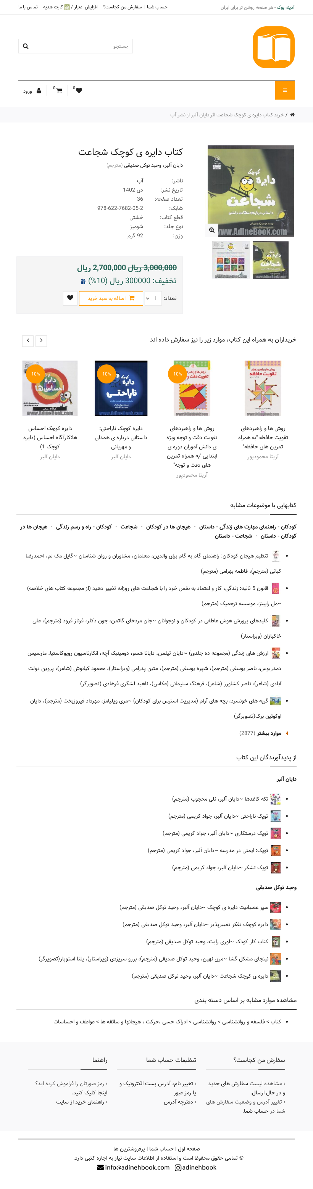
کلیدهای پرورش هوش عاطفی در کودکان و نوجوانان (214, 620)
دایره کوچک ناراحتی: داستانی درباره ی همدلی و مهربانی (121, 437)
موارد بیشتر (269, 733)
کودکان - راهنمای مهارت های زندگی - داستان (248, 527)
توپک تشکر (257, 867)
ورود (28, 91)
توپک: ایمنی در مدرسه (245, 850)
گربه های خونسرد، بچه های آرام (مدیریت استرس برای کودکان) (201, 701)
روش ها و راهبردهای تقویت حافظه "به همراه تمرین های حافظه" (263, 437)
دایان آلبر (174, 165)
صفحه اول (189, 1149)
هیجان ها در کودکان (168, 527)
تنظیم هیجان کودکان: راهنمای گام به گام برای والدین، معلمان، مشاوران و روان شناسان (174, 556)
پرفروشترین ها (129, 1149)
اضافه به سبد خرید (107, 298)
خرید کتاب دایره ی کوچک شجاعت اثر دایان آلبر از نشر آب (227, 115)
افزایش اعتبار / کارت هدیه (70, 7)
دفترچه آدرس (178, 1102)
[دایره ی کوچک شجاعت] (211, 230)
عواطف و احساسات (74, 1021)
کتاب (276, 1021)
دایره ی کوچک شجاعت (244, 976)
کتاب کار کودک (253, 941)
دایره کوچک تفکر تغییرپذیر (240, 924)
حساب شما (157, 7)
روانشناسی (204, 1021)
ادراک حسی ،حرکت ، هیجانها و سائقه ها (143, 1021)
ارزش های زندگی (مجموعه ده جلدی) (229, 653)
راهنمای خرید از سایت (80, 1102)
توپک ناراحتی (255, 816)
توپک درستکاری (252, 833)
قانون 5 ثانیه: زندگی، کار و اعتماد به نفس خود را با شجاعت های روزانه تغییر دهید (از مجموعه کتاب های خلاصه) (148, 588)
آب (140, 180)
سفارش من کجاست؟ (122, 7)
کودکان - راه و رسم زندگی (84, 527)
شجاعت (129, 527)
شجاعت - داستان (233, 536)
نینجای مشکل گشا (249, 958)
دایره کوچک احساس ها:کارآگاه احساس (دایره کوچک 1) (50, 437)
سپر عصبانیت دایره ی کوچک (238, 907)
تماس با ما (28, 7)
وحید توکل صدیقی (142, 165)
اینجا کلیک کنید (90, 1092)
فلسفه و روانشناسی (243, 1021)
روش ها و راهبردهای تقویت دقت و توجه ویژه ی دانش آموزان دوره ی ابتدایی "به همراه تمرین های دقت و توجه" (192, 447)
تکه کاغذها (257, 799)
